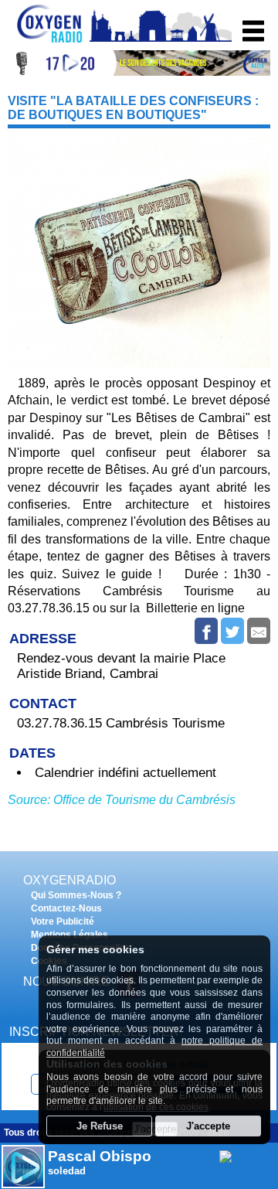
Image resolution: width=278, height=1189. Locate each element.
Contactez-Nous (66, 908)
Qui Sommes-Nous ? (76, 895)
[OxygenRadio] (50, 42)
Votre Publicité (62, 921)
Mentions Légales (69, 934)
